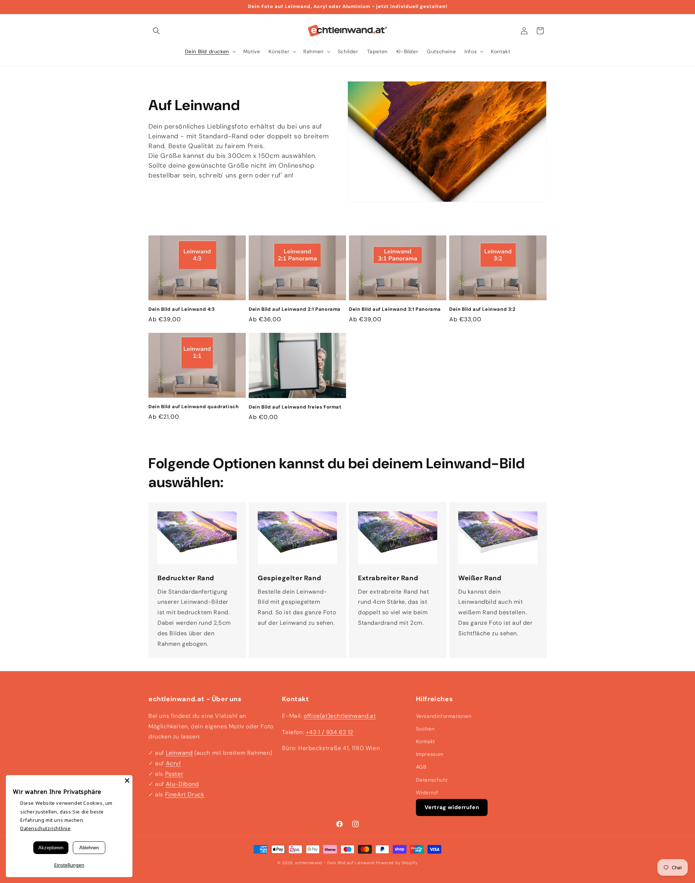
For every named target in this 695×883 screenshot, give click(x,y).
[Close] (127, 780)
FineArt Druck (185, 794)
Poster (174, 774)
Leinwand (179, 753)
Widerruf (427, 792)
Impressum (429, 754)
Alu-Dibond (182, 784)
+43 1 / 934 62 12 (329, 732)
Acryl (173, 763)
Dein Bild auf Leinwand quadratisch (193, 407)
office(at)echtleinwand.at (340, 716)
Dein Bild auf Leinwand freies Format (295, 407)
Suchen (425, 728)
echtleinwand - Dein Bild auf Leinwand (335, 862)
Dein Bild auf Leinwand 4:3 (181, 309)
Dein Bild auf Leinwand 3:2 (482, 309)
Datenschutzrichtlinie (45, 828)
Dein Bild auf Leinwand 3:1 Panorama (395, 309)
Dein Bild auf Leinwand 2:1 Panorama (295, 309)
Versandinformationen (444, 716)
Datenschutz (432, 780)
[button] (156, 31)
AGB (421, 766)
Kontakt (425, 741)
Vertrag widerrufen (452, 807)
